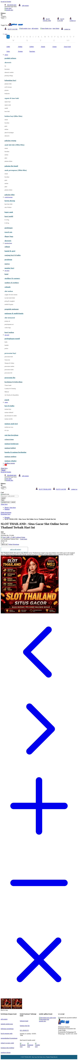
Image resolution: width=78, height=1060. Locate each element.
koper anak (9, 212)
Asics (8, 51)
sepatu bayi (8, 101)
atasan (6, 119)
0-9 (68, 40)
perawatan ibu (10, 378)
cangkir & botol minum (11, 294)
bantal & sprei (10, 251)
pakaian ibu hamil (11, 166)
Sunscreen (7, 360)
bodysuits (7, 93)
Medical (7, 392)
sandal (6, 108)
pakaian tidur (8, 84)
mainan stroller (9, 419)
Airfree (31, 46)
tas (5, 66)
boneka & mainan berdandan (15, 452)
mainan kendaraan (11, 444)
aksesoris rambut (9, 72)
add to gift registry (15, 549)
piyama (6, 90)
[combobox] (9, 496)
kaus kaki (7, 111)
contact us (73, 20)
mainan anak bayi (11, 424)
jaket (6, 158)
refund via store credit (7, 1043)
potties (6, 348)
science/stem (9, 439)
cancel (3, 498)
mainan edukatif (9, 412)
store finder (56, 28)
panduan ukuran (5, 1052)
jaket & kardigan (9, 132)
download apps (11, 5)
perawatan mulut (9, 369)
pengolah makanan (12, 309)
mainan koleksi (10, 448)
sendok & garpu (9, 304)
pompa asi (7, 321)
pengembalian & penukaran (9, 1038)
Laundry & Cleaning (10, 388)
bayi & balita (9, 406)
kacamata (7, 69)
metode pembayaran (7, 1024)
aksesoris (7, 136)
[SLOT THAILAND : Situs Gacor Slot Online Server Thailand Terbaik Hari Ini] (6, 1008)
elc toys (7, 430)
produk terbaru (10, 58)
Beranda (7, 517)
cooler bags (8, 327)
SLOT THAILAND (47, 19)
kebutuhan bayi (10, 80)
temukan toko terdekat (7, 1048)
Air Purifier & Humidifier (12, 395)
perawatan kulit (9, 356)
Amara (54, 46)
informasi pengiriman (7, 1029)
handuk (6, 345)
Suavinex (32, 51)
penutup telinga (9, 75)
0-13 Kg (7, 220)
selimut (7, 247)
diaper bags (9, 236)
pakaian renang (10, 141)
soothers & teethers (12, 283)
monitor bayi (9, 268)
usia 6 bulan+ (8, 207)
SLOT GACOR (60, 19)
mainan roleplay (11, 461)
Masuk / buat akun (10, 507)
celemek (7, 287)
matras (7, 264)
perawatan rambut (9, 366)
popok (7, 400)
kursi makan (9, 332)
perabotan (8, 259)
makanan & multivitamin (14, 313)
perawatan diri (8, 373)
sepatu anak (8, 105)
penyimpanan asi (9, 324)
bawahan (7, 123)
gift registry (25, 5)
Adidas (20, 46)
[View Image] (17, 1008)
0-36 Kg (7, 223)
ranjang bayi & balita (13, 255)
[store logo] (15, 25)
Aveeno (20, 51)
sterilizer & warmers (12, 278)
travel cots (8, 232)
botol (6, 274)
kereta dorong (10, 201)
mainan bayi (8, 409)
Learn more (23, 539)
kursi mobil (9, 216)
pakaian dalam (8, 161)
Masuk (3, 470)
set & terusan (8, 87)
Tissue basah (8, 385)
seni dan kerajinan (11, 435)
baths (6, 342)
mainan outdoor (10, 456)
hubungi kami (24, 1021)
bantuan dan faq (24, 1025)
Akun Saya (4, 468)
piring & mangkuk (10, 301)
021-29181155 (24, 1030)
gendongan (9, 228)
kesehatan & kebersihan (13, 382)
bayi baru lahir (8, 204)
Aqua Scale (67, 46)
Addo (8, 46)
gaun (6, 126)
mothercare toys (9, 427)
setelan (6, 129)
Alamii (43, 46)
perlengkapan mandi (12, 338)
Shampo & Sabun (9, 363)
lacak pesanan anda (6, 1033)
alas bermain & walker (11, 415)
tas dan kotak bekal (10, 298)
